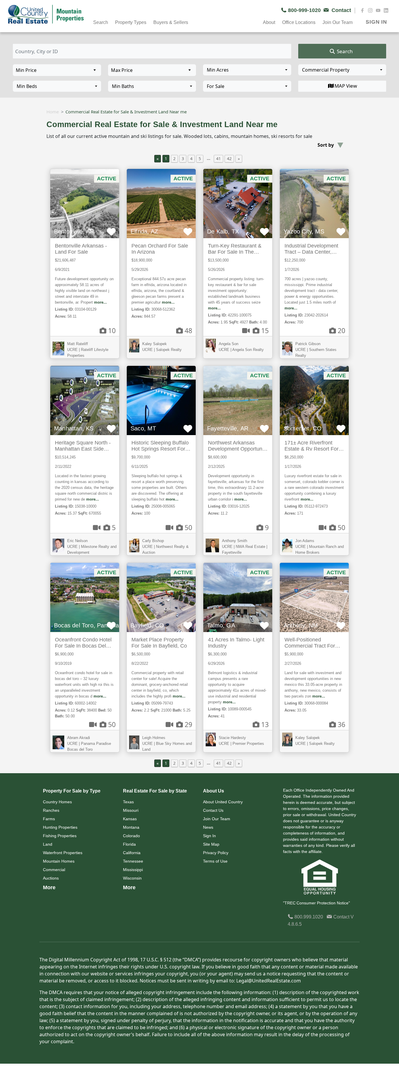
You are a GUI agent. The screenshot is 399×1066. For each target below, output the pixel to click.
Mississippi (133, 869)
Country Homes (57, 801)
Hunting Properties (60, 827)
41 (218, 158)
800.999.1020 (308, 916)
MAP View (345, 85)
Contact (341, 916)
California (131, 852)
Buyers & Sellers (170, 22)
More (49, 887)
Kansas (130, 818)
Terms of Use (215, 861)
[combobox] (247, 69)
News (208, 827)
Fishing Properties (60, 835)
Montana (131, 827)
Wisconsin (132, 878)
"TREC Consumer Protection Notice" (316, 903)
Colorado (131, 835)
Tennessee (133, 861)
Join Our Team (216, 818)
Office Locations (298, 22)
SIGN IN (376, 22)
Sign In (209, 835)
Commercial (54, 869)
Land (47, 844)
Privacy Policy (215, 852)
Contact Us (213, 810)
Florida (129, 844)
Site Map (211, 844)
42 (229, 158)
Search (344, 51)
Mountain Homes (58, 861)
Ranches (51, 810)
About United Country (223, 801)
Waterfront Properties (62, 852)
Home (52, 112)
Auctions (51, 878)
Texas (128, 801)
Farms (49, 818)
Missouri (130, 810)
